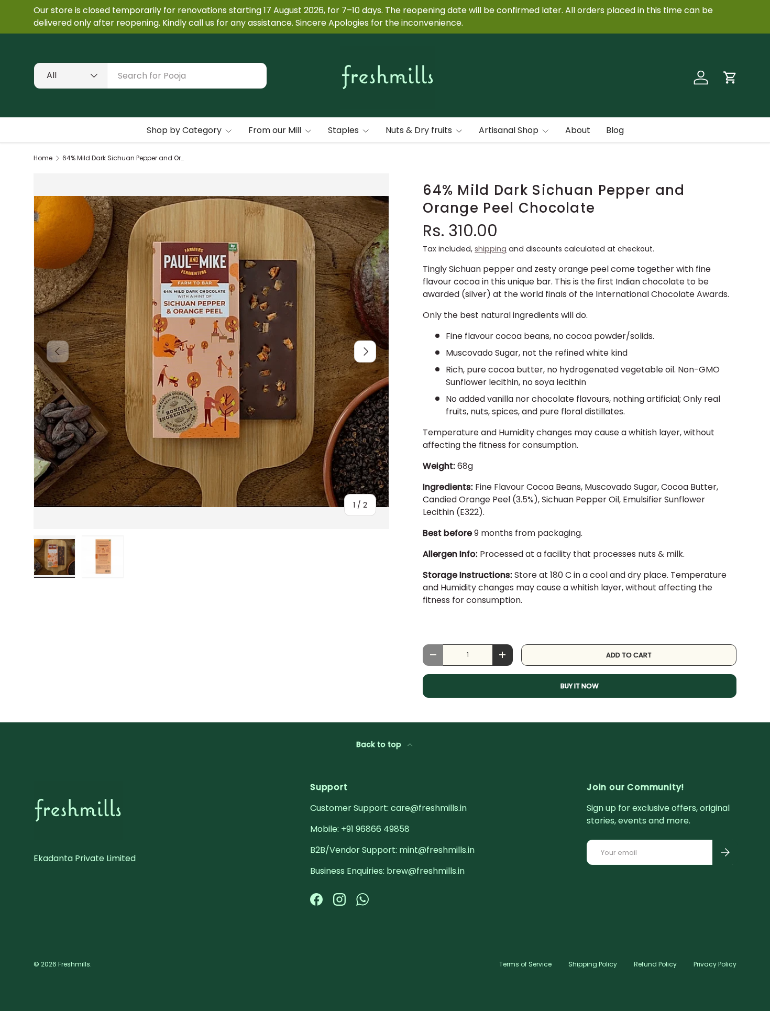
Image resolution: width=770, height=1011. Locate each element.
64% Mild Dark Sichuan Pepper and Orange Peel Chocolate (125, 158)
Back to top (379, 744)
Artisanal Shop (508, 130)
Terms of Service (525, 964)
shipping (491, 249)
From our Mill (274, 130)
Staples (343, 130)
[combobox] (150, 76)
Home (43, 158)
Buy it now (579, 686)
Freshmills (74, 964)
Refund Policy (655, 964)
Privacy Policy (715, 964)
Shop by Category (184, 130)
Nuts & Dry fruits (419, 130)
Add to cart (629, 655)
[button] (730, 77)
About (577, 130)
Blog (615, 130)
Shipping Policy (592, 964)
